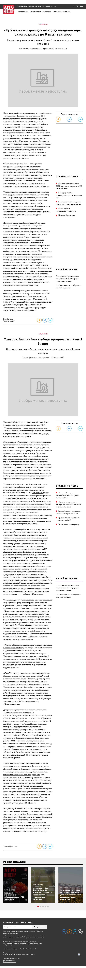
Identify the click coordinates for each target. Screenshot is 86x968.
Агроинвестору (11, 127)
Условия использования (9, 962)
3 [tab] (43, 906)
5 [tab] (48, 906)
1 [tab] (38, 906)
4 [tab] (45, 906)
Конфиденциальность (9, 960)
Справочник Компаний (61, 12)
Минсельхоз (31, 276)
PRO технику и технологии (41, 12)
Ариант (36, 116)
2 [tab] (40, 906)
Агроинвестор (23, 12)
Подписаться (39, 927)
